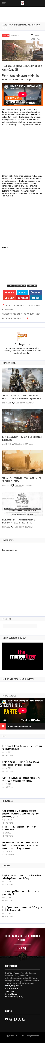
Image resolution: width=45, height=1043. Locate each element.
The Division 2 (32, 286)
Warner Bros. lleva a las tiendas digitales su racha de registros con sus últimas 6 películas (22, 763)
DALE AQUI (22, 948)
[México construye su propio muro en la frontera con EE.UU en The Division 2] (22, 504)
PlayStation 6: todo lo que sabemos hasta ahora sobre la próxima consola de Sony (21, 877)
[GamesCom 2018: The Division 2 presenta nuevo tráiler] (22, 51)
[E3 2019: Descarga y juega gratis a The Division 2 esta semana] (22, 421)
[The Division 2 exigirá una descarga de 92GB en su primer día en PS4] (22, 462)
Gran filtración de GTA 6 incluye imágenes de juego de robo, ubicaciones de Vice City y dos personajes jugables (20, 813)
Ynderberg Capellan (22, 344)
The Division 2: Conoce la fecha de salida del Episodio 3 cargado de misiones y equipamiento (21, 397)
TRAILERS (6, 35)
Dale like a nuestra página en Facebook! (19, 679)
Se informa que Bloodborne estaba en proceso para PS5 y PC (20, 893)
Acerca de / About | (11, 988)
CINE (4, 736)
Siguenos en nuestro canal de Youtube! (19, 726)
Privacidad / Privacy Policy (14, 997)
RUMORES (6, 865)
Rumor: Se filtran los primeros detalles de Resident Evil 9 (19, 828)
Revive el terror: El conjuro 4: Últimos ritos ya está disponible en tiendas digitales (20, 747)
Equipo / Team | (10, 991)
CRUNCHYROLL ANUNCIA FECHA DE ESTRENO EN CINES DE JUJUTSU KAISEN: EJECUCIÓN (21, 779)
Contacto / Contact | (11, 994)
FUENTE (5, 247)
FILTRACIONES (8, 800)
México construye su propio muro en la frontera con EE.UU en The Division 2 (18, 521)
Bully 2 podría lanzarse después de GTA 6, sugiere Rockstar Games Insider (22, 909)
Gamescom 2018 (20, 286)
